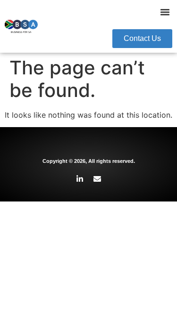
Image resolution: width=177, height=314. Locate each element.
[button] (165, 12)
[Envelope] (97, 178)
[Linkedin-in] (79, 178)
